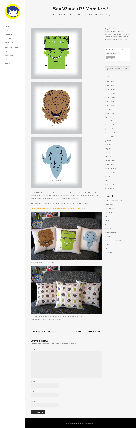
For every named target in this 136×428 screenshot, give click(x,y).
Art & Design (109, 208)
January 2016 (109, 85)
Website (34, 401)
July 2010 (108, 141)
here (83, 208)
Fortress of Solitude (41, 331)
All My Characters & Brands (93, 15)
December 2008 (110, 184)
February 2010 (110, 160)
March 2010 (109, 156)
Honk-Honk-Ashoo (111, 232)
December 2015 (110, 89)
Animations (109, 205)
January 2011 (109, 129)
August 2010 (109, 137)
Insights (108, 236)
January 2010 (109, 164)
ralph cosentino (73, 15)
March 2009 (109, 180)
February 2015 (110, 97)
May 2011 (108, 117)
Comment (34, 350)
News (107, 244)
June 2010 (108, 145)
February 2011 (110, 125)
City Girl (107, 224)
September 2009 (110, 172)
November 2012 (110, 109)
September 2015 (110, 93)
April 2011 (108, 121)
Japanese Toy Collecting (113, 240)
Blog (108, 15)
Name (33, 382)
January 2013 (109, 105)
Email (32, 391)
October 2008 (109, 188)
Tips (106, 248)
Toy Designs (109, 252)
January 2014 (109, 101)
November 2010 (110, 133)
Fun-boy (108, 228)
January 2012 (109, 113)
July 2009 (108, 176)
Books (107, 220)
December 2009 (110, 168)
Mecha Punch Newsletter (115, 50)
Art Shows (108, 212)
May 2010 (108, 149)
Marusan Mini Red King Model (87, 331)
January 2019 (109, 81)
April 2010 (108, 152)
